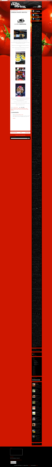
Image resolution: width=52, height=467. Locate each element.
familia (39, 147)
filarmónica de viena (36, 151)
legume (37, 201)
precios (40, 271)
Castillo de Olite (34, 78)
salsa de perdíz (39, 296)
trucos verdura (37, 328)
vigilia (39, 340)
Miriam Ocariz (38, 224)
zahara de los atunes (39, 345)
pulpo (40, 274)
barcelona (33, 51)
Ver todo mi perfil (34, 355)
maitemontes (39, 208)
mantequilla (35, 210)
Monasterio (33, 226)
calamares (36, 69)
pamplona (35, 249)
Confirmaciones (39, 116)
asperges (40, 41)
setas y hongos (34, 308)
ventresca (38, 335)
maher (35, 207)
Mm (40, 224)
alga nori (36, 30)
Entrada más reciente (14, 132)
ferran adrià (36, 149)
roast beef (40, 287)
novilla (35, 236)
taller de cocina (35, 315)
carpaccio (35, 76)
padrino (33, 244)
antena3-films (37, 34)
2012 (34, 373)
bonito (35, 62)
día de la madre (34, 129)
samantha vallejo (38, 298)
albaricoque (39, 27)
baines (35, 46)
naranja (36, 231)
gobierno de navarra (38, 164)
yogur (32, 345)
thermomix (33, 323)
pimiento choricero (34, 263)
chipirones (33, 90)
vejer (32, 335)
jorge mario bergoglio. (35, 191)
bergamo (33, 56)
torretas (39, 326)
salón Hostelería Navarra (37, 295)
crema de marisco (38, 121)
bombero (33, 62)
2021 (34, 358)
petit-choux (40, 261)
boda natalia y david (39, 59)
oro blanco (36, 242)
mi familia (35, 222)
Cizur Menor (37, 93)
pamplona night (39, 249)
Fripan (38, 156)
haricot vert (38, 176)
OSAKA (38, 242)
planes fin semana (34, 267)
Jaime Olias (33, 188)
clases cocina (39, 95)
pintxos (35, 266)
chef (38, 88)
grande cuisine (36, 167)
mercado (36, 221)
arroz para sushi (34, 39)
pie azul (33, 262)
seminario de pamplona (34, 306)
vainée (37, 333)
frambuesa (40, 154)
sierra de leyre (38, 308)
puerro (38, 274)
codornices (36, 104)
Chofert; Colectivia (38, 92)
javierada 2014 (39, 190)
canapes (39, 72)
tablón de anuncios (36, 314)
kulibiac (36, 196)
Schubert (38, 305)
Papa (35, 251)
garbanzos (33, 161)
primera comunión (34, 272)
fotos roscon (37, 154)
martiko (35, 214)
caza (33, 84)
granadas (33, 167)
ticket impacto (37, 323)
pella (35, 259)
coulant (36, 119)
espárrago (39, 142)
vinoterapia (39, 342)
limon (39, 203)
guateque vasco (38, 169)
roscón (35, 291)
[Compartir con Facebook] (23, 107)
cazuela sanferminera (38, 84)
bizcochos (36, 57)
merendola (39, 221)
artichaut (39, 39)
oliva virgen (40, 241)
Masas (40, 215)
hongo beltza (36, 178)
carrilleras (40, 76)
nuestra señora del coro (39, 237)
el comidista (36, 134)
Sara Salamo (36, 304)
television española (39, 321)
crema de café (39, 120)
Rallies (33, 278)
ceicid (36, 85)
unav (39, 330)
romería (40, 289)
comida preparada (39, 110)
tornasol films (33, 326)
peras (37, 259)
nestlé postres (38, 234)
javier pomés (35, 190)
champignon (33, 88)
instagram (39, 186)
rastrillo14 (40, 279)
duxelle (40, 131)
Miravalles (35, 224)
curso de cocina (35, 125)
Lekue (39, 201)
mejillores (34, 217)
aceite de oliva (39, 23)
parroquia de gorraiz (36, 253)
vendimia (35, 335)
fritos (40, 156)
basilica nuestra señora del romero (35, 52)
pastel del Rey (39, 256)
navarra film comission (35, 232)
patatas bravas (35, 257)
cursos (38, 125)
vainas (35, 333)
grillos (39, 168)
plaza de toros (36, 268)
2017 (34, 368)
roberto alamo (35, 288)
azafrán (40, 44)
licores (35, 203)
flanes (40, 152)
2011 (34, 374)
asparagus (34, 41)
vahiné (33, 333)
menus (37, 220)
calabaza (33, 69)
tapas (37, 316)
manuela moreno (39, 210)
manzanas (37, 211)
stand (39, 313)
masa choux (33, 215)
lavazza (36, 200)
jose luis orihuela (39, 191)
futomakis (36, 159)
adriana (35, 25)
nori (40, 235)
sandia (39, 301)
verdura (37, 336)
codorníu (38, 104)
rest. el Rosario (39, 283)
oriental (33, 242)
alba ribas (36, 27)
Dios (37, 130)
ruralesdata (33, 293)
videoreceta (33, 340)
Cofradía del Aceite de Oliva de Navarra (37, 105)
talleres (33, 316)
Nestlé (35, 234)
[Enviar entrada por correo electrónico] (19, 107)
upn (36, 332)
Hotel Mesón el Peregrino (34, 180)
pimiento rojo (38, 263)
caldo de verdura (34, 71)
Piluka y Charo (36, 262)
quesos (33, 276)
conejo (36, 116)
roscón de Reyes (39, 291)
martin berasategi (38, 214)
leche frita (39, 200)
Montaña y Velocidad (34, 227)
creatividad (36, 120)
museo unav (38, 229)
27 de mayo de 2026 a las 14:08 (19, 114)
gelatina (38, 163)
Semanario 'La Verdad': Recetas (36, 350)
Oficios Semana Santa (36, 241)
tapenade (39, 316)
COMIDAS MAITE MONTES (36, 362)
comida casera (19, 108)
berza (35, 56)
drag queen (34, 131)
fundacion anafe (38, 157)
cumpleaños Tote (34, 124)
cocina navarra (38, 102)
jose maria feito (38, 192)
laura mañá (33, 200)
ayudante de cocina (34, 44)
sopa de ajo (38, 311)
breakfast (36, 64)
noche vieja (38, 235)
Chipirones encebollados (37, 384)
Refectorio (34, 281)
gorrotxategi (33, 166)
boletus (39, 61)
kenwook (36, 195)
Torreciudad (37, 326)
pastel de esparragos (34, 256)
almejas (40, 30)
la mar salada (38, 197)
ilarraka (36, 186)
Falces (37, 147)
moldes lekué (39, 225)
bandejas (37, 47)
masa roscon (37, 215)
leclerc (35, 201)
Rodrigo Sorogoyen (34, 289)
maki (39, 209)
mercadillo (33, 221)
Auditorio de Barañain (37, 42)
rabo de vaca (33, 277)
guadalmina (34, 169)
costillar (33, 119)
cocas (35, 98)
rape (38, 278)
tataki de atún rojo (34, 320)
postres (35, 270)
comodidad (33, 114)
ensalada (33, 137)
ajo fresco (40, 26)
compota (36, 114)
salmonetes (39, 294)
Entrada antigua (27, 132)
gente (40, 163)
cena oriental (33, 87)
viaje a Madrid (39, 338)
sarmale (39, 304)
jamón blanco (39, 188)
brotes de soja (36, 66)
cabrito (39, 68)
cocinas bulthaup (36, 103)
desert (39, 127)
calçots (39, 69)
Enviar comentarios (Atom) (22, 135)
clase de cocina (37, 94)
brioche (40, 64)
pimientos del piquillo (35, 264)
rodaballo (39, 288)
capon (39, 74)
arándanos (36, 37)
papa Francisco (38, 251)
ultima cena (37, 330)
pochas (33, 269)
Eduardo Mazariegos (34, 132)
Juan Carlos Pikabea (34, 193)
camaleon (34, 72)
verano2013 (33, 336)
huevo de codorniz (37, 183)
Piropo (40, 266)
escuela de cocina (39, 141)
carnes (33, 76)
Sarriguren (33, 305)
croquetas (36, 122)
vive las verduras (35, 343)
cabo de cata (37, 68)
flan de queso (37, 152)
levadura (39, 202)
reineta (38, 281)
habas (33, 173)
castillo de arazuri (34, 77)
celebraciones (39, 85)
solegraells (36, 309)
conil (39, 117)
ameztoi (40, 32)
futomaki (33, 159)
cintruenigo (34, 93)
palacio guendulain (34, 247)
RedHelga (29, 465)
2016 (34, 369)
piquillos (37, 266)
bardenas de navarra (38, 51)
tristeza (34, 328)
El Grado (39, 134)
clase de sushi (35, 95)
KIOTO (38, 195)
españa (36, 142)
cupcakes (38, 124)
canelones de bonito (36, 73)
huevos (36, 184)
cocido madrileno (34, 99)
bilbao (37, 56)
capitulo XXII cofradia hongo (35, 74)
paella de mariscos (39, 244)
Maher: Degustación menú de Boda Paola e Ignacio (38, 424)
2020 (34, 359)
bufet (32, 67)
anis (34, 34)
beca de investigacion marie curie (36, 54)
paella (35, 244)
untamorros (34, 332)
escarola (33, 141)
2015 (34, 370)
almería (39, 31)
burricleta (34, 68)
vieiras (37, 340)
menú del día (37, 219)
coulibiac (38, 119)
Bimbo (40, 56)
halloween (35, 176)
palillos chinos (38, 247)
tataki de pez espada (39, 320)
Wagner (39, 343)
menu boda (33, 218)
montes (37, 227)
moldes (35, 225)
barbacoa (33, 50)
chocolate (33, 91)
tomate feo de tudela (35, 325)
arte (37, 39)
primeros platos (34, 273)
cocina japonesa (34, 102)
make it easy (37, 209)
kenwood (33, 195)
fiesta (39, 150)
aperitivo (34, 35)
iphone (38, 187)
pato (37, 257)
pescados (33, 261)
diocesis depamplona (34, 130)
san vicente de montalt (35, 301)
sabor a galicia (39, 293)
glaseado (34, 164)
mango (33, 210)
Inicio (21, 132)
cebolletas (34, 85)
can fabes (37, 72)
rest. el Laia (36, 283)
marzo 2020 (35, 361)
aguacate (36, 26)
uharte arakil (34, 330)
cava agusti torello (39, 83)
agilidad (33, 26)
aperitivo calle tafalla (38, 35)
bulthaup (37, 67)
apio (40, 35)
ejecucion (40, 132)
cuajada (38, 122)
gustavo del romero (35, 172)
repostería (33, 282)
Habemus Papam (36, 173)
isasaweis (40, 187)
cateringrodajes (33, 83)
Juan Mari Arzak (38, 193)
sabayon (36, 293)
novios (37, 236)
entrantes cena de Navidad (36, 139)
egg (37, 132)
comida (36, 109)
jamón (36, 188)
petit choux (37, 261)
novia (32, 236)
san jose (38, 299)
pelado (40, 258)
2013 (34, 372)
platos (38, 267)
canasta (33, 73)
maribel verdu (38, 212)
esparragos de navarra (35, 144)
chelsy (40, 89)
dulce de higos (37, 131)
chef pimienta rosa (36, 89)
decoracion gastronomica (37, 126)
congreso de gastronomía (35, 117)
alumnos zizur (37, 32)
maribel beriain (34, 212)
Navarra (25, 109)
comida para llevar (23, 108)
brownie (39, 66)
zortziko (35, 346)
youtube (35, 345)
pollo (37, 269)
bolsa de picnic (15, 108)
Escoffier (35, 141)
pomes (39, 269)
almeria (37, 31)
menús (39, 220)
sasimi (35, 305)
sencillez (39, 306)
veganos (27, 109)
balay (37, 46)
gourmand (39, 166)
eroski (39, 140)
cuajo (40, 122)
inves (36, 187)
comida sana (14, 109)
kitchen (40, 195)
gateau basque (38, 162)
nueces (39, 236)
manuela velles (33, 211)
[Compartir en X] (22, 107)
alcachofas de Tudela (35, 29)
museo (35, 229)
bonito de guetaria (34, 63)
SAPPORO (33, 304)
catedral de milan (38, 78)
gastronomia (39, 161)
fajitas (35, 147)
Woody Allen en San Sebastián (36, 364)
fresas (38, 155)
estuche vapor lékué (38, 146)
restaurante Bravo (35, 284)
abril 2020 (35, 360)
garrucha (36, 161)
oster (40, 242)
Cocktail (33, 104)
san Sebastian (37, 300)
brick (37, 64)
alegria (39, 29)
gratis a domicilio (19, 109)
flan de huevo (33, 152)
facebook (33, 147)
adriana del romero (39, 25)
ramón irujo (36, 278)
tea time (33, 321)
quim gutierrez (39, 276)
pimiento (39, 262)
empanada (37, 136)
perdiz (39, 259)
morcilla (40, 227)
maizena (34, 209)
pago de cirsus (35, 245)
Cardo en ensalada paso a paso (38, 412)
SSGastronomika (34, 313)
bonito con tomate (38, 62)
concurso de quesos (36, 115)
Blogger (37, 465)
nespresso (33, 234)
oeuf (32, 241)
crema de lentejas (34, 121)
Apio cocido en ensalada (37, 401)
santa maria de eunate (34, 303)
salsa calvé (36, 296)
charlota (36, 88)
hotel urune (33, 181)
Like (37, 203)
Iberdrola (38, 185)
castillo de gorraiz (38, 77)
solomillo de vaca (34, 310)
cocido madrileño (38, 99)
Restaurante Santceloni (38, 286)
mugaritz (33, 229)
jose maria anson (34, 192)
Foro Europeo (33, 154)
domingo (40, 130)
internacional (33, 187)
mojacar (33, 225)
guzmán (39, 172)
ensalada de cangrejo (38, 137)
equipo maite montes (34, 140)
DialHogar (37, 129)
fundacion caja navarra (39, 158)
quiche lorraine (36, 276)
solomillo (39, 309)
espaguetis (33, 142)
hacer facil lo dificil (36, 174)
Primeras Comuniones (39, 272)
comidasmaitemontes (34, 112)
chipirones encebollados (38, 90)
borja (37, 63)
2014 (34, 371)
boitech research (36, 61)
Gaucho (33, 163)
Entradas (12, 461)
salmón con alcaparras (35, 294)
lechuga (33, 201)
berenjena (39, 55)
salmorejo (33, 295)
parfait (33, 252)
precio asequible (36, 271)
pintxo (33, 266)
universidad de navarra (38, 331)
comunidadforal (39, 114)
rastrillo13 (37, 279)
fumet (35, 157)
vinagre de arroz (36, 341)
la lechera (35, 197)
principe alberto (38, 273)
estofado (33, 146)
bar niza (40, 49)
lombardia (34, 205)
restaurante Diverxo (39, 284)
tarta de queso (33, 318)
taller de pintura (39, 315)
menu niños (22, 109)
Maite (37, 207)
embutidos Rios (33, 136)
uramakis (40, 332)
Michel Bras (38, 222)
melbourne (38, 217)
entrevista (40, 139)
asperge (37, 41)
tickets (40, 323)
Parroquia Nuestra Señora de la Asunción (36, 254)
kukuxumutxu (33, 196)
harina (40, 176)
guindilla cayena (33, 171)
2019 (34, 366)
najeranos (34, 231)
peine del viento (36, 258)
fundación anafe (34, 158)
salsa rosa (37, 297)
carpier (37, 76)
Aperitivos (37, 389)
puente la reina (35, 274)
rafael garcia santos (38, 277)
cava (36, 83)
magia (33, 207)
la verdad (35, 198)
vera (39, 335)
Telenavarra (36, 321)
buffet (34, 67)
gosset (36, 166)
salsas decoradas (34, 298)
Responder (14, 118)
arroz (33, 38)
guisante (37, 171)
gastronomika (33, 162)
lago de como (39, 198)
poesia (35, 269)
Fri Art (36, 156)
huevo (34, 183)
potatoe (33, 271)
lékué (33, 202)
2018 (34, 367)
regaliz (36, 281)
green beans (36, 168)
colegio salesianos (34, 107)
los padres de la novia (38, 205)
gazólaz (35, 163)
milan (36, 223)
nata (38, 231)
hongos (40, 178)
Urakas (38, 332)
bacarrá (33, 46)
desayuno (36, 127)
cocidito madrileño (39, 98)
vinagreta (36, 342)
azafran (37, 44)
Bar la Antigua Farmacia (36, 49)
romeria (38, 289)
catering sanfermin (38, 82)
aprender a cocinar (35, 36)
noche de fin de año (34, 235)
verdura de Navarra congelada (38, 337)
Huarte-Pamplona (37, 181)
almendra (34, 31)
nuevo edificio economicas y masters (36, 239)
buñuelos (40, 67)
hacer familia (38, 175)
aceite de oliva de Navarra (37, 24)
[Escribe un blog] (21, 107)
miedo (40, 222)
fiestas (33, 151)
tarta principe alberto (38, 318)
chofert (35, 92)
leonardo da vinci (36, 202)
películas (33, 259)
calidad (37, 71)
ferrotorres (39, 149)
